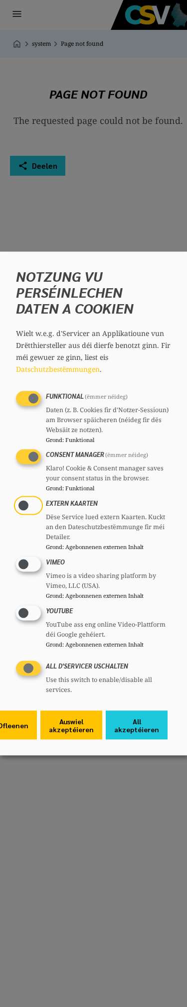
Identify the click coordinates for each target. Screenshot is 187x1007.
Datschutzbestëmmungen (58, 368)
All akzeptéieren (136, 725)
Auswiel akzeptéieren (71, 725)
